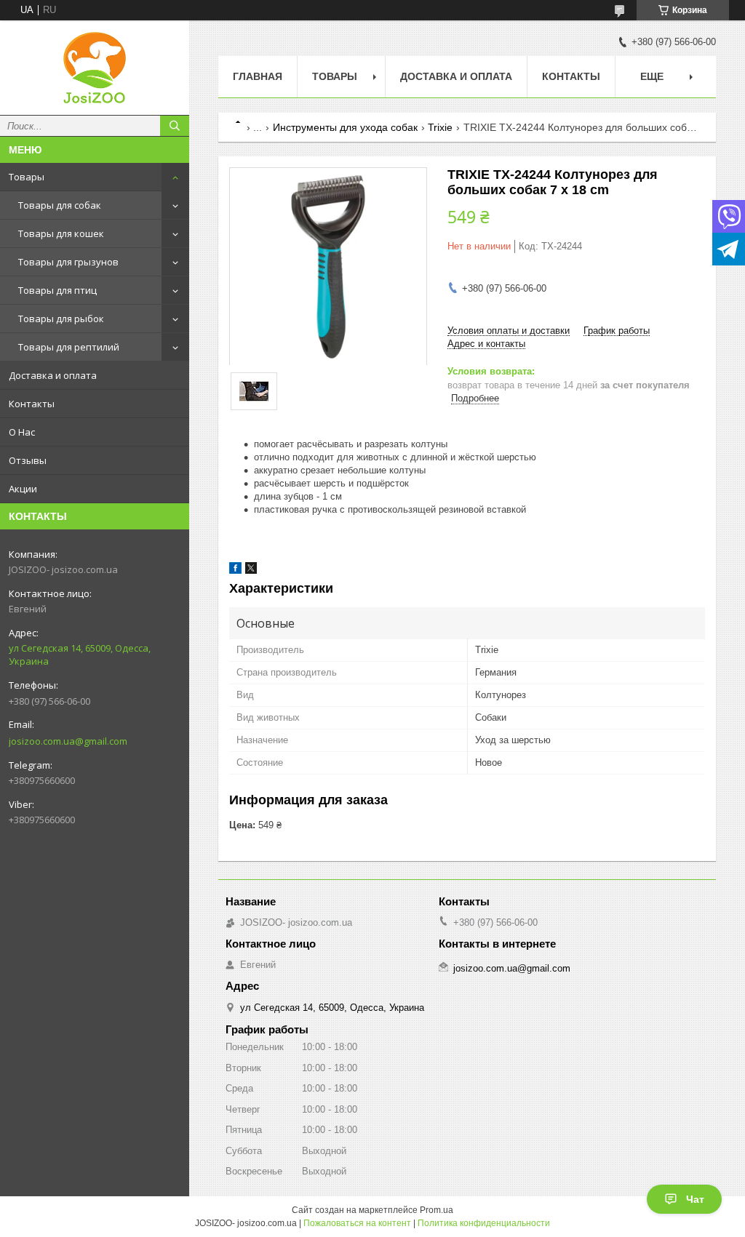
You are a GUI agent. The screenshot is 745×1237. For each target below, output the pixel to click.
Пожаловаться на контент (357, 1223)
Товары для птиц (57, 290)
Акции (23, 488)
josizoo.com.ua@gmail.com (68, 741)
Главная (257, 76)
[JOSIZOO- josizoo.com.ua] (94, 67)
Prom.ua (436, 1210)
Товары (26, 176)
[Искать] (174, 126)
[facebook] (235, 570)
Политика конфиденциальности (484, 1223)
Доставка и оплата (53, 375)
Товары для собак (59, 205)
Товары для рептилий (68, 346)
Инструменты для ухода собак (345, 127)
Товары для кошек (61, 233)
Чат (695, 1199)
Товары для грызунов (68, 261)
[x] (251, 570)
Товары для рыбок (61, 318)
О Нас (22, 432)
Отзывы (28, 460)
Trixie (440, 127)
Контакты (32, 403)
